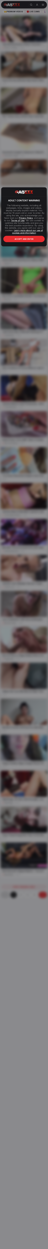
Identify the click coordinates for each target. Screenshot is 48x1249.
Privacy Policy (26, 218)
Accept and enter (24, 239)
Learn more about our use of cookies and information (27, 231)
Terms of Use (18, 220)
